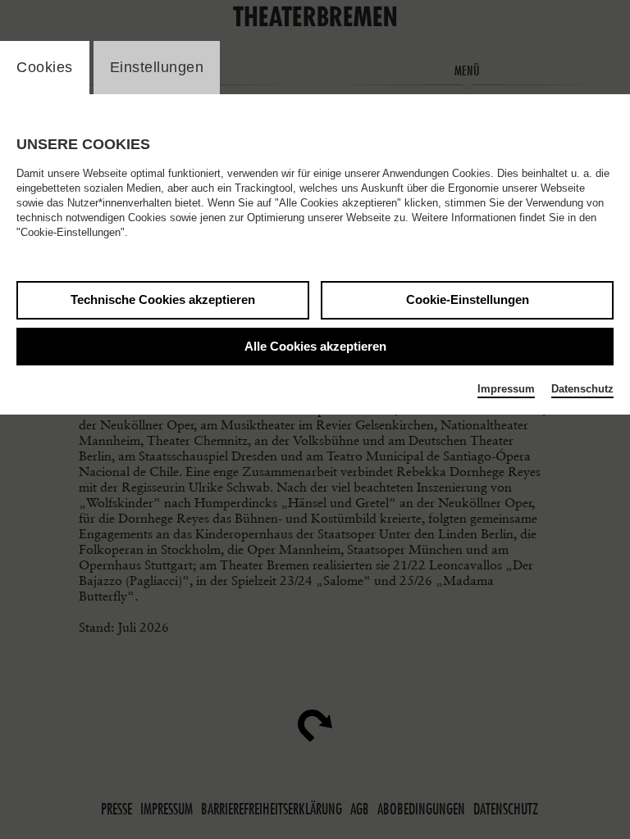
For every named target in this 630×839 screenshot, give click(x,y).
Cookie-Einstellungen (467, 299)
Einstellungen (157, 67)
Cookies (44, 67)
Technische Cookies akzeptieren (163, 299)
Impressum (506, 389)
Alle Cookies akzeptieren (315, 346)
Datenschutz (582, 389)
